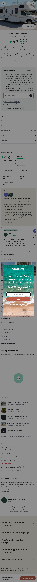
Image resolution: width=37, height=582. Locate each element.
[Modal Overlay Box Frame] (18, 291)
